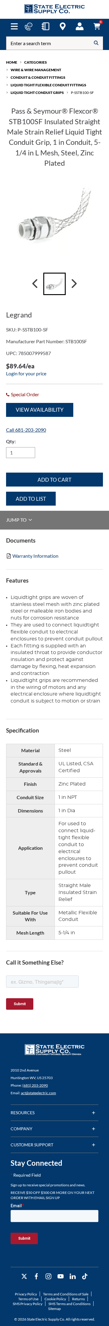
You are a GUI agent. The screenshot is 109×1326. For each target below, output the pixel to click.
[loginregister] (79, 26)
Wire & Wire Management (36, 70)
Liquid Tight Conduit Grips (37, 92)
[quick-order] (45, 26)
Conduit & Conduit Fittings (38, 77)
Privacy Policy (26, 1294)
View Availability (40, 410)
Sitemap (54, 1308)
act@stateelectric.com (38, 1093)
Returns (78, 1299)
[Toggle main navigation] (14, 26)
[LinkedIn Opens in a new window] (73, 1276)
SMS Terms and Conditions (69, 1303)
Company (21, 1128)
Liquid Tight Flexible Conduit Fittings (48, 85)
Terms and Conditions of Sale (65, 1294)
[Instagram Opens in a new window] (48, 1276)
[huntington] (62, 26)
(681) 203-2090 (35, 1085)
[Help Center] (28, 26)
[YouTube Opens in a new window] (61, 1276)
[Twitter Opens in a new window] (24, 1276)
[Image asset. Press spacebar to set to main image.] (54, 284)
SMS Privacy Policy (27, 1303)
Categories (35, 62)
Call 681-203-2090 (26, 430)
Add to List (31, 499)
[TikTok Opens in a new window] (85, 1276)
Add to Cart (54, 480)
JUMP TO (17, 520)
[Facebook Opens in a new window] (36, 1276)
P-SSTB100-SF (82, 92)
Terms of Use (28, 1299)
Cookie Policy (55, 1299)
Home (11, 62)
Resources (23, 1112)
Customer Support (32, 1144)
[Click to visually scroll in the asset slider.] (34, 284)
